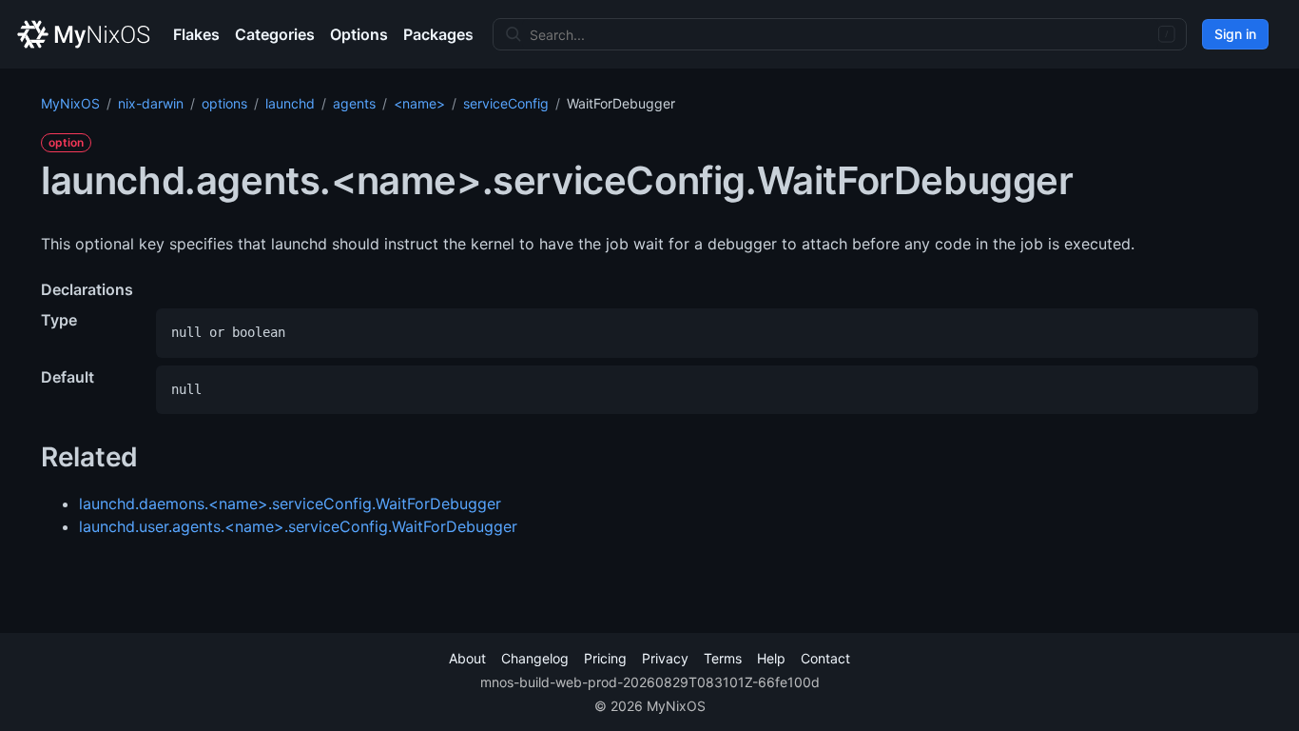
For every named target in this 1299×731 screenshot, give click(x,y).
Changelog (535, 658)
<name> (419, 103)
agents (354, 103)
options (224, 103)
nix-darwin (151, 103)
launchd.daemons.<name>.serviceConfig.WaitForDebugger (290, 503)
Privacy (665, 658)
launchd (290, 103)
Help (771, 658)
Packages (438, 34)
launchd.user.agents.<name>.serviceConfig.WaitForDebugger (298, 526)
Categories (275, 34)
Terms (723, 658)
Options (359, 34)
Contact (825, 658)
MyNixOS (70, 103)
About (467, 658)
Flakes (196, 34)
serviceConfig (506, 103)
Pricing (605, 658)
